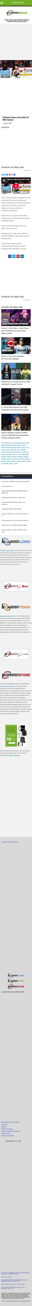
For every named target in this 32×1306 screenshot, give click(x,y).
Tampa (28, 461)
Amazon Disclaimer (7, 1129)
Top (2, 463)
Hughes (17, 452)
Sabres (14, 461)
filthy (8, 447)
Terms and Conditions (7, 1136)
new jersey (14, 459)
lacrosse (14, 454)
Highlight (23, 450)
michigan (14, 456)
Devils (24, 445)
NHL (19, 459)
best (28, 443)
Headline (5, 127)
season (19, 461)
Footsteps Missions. (14, 755)
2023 (12, 443)
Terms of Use (12, 1298)
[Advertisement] (16, 42)
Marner (3, 456)
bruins (14, 445)
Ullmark (6, 463)
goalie (15, 447)
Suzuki (24, 461)
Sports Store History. (8, 686)
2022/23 (7, 443)
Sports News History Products (10, 1122)
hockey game (10, 452)
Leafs (20, 454)
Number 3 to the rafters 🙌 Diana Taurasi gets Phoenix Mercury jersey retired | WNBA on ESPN (15, 330)
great (18, 450)
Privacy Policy (5, 1133)
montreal (20, 456)
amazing (16, 443)
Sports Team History (6, 616)
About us (4, 1127)
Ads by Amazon (26, 170)
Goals (19, 447)
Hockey (3, 452)
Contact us (4, 1124)
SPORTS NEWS (18, 3)
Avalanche (23, 443)
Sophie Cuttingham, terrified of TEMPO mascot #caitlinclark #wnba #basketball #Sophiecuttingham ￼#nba (14, 435)
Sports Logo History (8, 550)
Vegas (11, 463)
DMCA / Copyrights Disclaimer (10, 1131)
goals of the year (11, 450)
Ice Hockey (23, 452)
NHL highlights (25, 459)
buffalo (19, 445)
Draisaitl (3, 447)
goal (11, 447)
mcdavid (8, 456)
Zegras (16, 463)
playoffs (3, 461)
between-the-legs (6, 445)
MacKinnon (25, 454)
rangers (9, 461)
